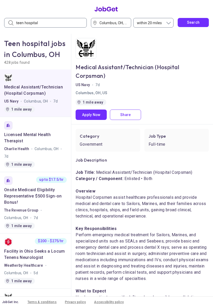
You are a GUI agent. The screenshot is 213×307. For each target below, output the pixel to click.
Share (125, 115)
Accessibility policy (109, 302)
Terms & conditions (42, 302)
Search (193, 22)
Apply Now (91, 115)
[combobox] (112, 23)
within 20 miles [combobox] (149, 23)
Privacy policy (75, 302)
